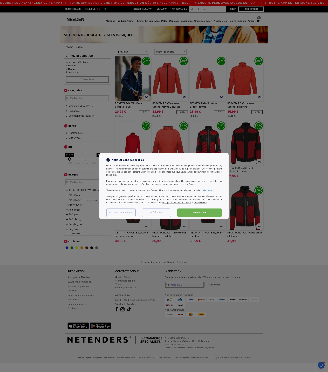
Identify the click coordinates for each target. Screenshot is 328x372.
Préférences (156, 212)
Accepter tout (200, 212)
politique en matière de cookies (176, 202)
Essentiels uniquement (121, 212)
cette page (207, 190)
